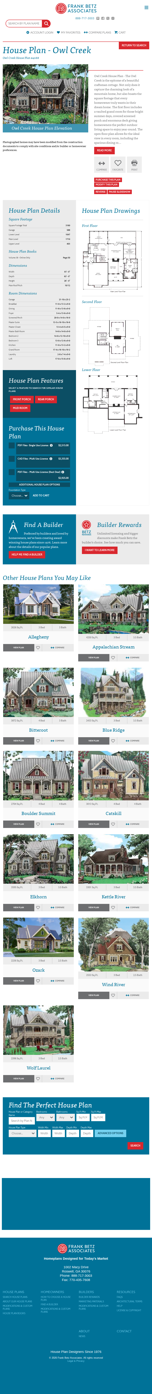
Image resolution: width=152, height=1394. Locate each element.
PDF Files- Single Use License (43, 445)
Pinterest (97, 18)
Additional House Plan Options (39, 484)
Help (119, 1306)
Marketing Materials (91, 1301)
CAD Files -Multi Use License (43, 458)
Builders (86, 1291)
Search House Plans (15, 1297)
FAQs (120, 1297)
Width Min (43, 1127)
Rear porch (46, 399)
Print (134, 169)
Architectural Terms (129, 1301)
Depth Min (71, 1127)
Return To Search (134, 45)
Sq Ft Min (81, 1111)
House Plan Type (17, 1127)
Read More (104, 150)
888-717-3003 (84, 18)
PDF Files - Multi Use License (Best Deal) (43, 475)
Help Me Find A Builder (27, 554)
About (84, 1331)
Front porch (22, 399)
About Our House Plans (17, 1301)
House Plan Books (14, 1313)
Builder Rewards (89, 1297)
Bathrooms (61, 1111)
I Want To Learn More (100, 550)
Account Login (41, 32)
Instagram (112, 18)
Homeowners (52, 1291)
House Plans (13, 1291)
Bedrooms (41, 1111)
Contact (124, 1331)
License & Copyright (129, 1310)
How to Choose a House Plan (56, 1299)
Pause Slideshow (119, 191)
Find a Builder (49, 1304)
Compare (100, 32)
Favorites (70, 32)
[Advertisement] (76, 1204)
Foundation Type (17, 490)
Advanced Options (110, 1133)
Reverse (100, 191)
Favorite (118, 169)
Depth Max (86, 1127)
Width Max (57, 1127)
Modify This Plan (107, 184)
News (82, 1336)
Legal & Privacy (76, 1361)
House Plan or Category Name (20, 1113)
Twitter (107, 18)
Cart (122, 32)
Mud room (20, 408)
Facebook (102, 18)
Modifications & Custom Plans (17, 1307)
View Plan (18, 647)
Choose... (17, 496)
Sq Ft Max (96, 1111)
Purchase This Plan (108, 179)
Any (41, 1117)
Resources (126, 1291)
